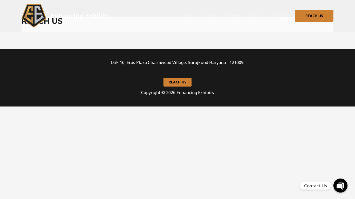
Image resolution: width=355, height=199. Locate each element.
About (210, 16)
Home (190, 16)
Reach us (177, 82)
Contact (278, 16)
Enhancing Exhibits (80, 15)
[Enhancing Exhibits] (34, 15)
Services (232, 16)
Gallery (255, 16)
